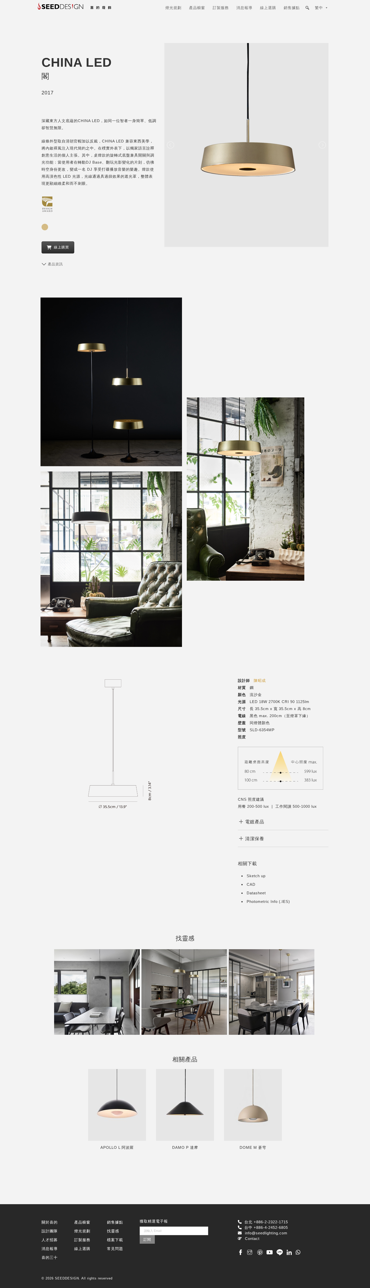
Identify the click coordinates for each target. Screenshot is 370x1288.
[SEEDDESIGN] (87, 10)
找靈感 (113, 1231)
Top (358, 1276)
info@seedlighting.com (266, 1233)
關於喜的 (50, 1222)
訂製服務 (221, 8)
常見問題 (115, 1248)
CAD (251, 884)
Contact (252, 1238)
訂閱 (147, 1239)
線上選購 (268, 8)
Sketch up (256, 876)
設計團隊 (50, 1231)
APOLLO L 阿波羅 (117, 1147)
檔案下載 (115, 1240)
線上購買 (61, 247)
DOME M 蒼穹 (253, 1147)
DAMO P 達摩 (185, 1147)
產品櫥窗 (197, 8)
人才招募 (50, 1240)
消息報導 (244, 8)
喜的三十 (50, 1257)
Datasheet (256, 893)
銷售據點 (292, 8)
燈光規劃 (173, 8)
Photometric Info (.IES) (268, 901)
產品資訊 (55, 264)
